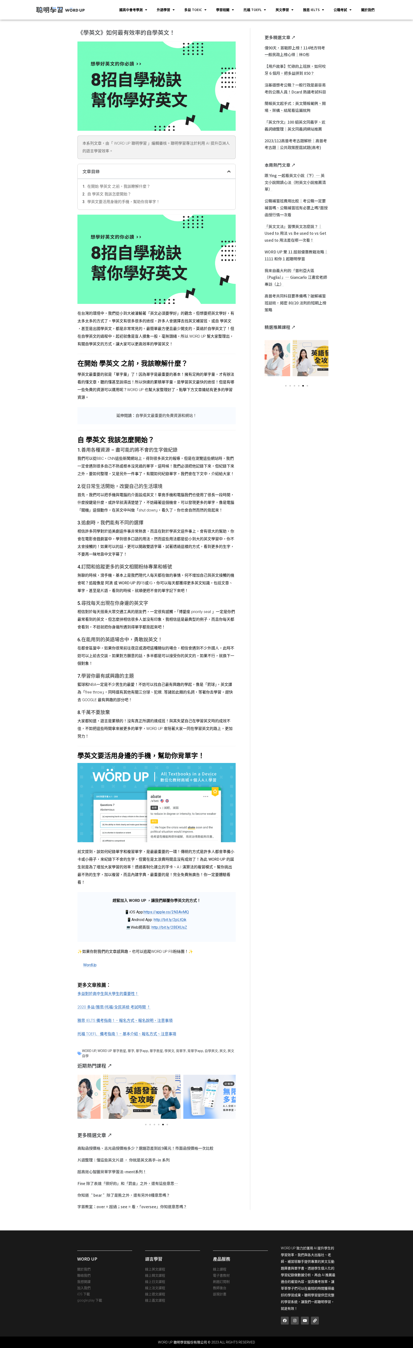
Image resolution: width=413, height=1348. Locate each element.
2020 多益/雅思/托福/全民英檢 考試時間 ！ (114, 1007)
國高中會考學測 (131, 9)
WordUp (90, 965)
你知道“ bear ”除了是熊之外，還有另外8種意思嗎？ (123, 1195)
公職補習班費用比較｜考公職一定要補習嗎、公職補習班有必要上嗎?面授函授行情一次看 (296, 207)
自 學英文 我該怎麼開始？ (109, 194)
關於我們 (368, 9)
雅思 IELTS (311, 9)
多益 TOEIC (193, 9)
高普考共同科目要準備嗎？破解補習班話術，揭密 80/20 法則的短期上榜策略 (295, 303)
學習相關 (222, 9)
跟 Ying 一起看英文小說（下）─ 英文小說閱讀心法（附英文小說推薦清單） (295, 182)
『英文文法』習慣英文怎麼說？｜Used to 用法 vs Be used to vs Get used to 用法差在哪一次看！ (295, 233)
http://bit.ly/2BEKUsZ (169, 927)
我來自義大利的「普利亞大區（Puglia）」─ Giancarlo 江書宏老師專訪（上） (296, 277)
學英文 (169, 1051)
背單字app (195, 1051)
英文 (222, 1051)
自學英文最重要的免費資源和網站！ (166, 415)
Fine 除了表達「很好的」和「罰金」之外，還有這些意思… (127, 1183)
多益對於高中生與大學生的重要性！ (108, 993)
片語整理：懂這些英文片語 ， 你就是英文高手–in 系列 (123, 1160)
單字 (131, 1051)
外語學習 (163, 9)
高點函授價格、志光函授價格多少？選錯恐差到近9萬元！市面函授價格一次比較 (145, 1148)
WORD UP (89, 1051)
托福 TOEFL (252, 9)
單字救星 (156, 1051)
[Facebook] (285, 1321)
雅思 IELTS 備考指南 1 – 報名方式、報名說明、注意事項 (125, 1020)
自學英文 (211, 1051)
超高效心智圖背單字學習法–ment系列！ (112, 1171)
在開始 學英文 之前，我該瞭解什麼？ (118, 186)
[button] (229, 171)
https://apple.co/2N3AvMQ (166, 912)
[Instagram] (295, 1321)
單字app (142, 1051)
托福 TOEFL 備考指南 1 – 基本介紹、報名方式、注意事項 (126, 1034)
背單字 (181, 1051)
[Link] (315, 1321)
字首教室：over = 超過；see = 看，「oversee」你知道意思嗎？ (132, 1206)
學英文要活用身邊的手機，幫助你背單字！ (123, 201)
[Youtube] (305, 1321)
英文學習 (282, 9)
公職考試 (340, 9)
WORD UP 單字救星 (112, 1051)
